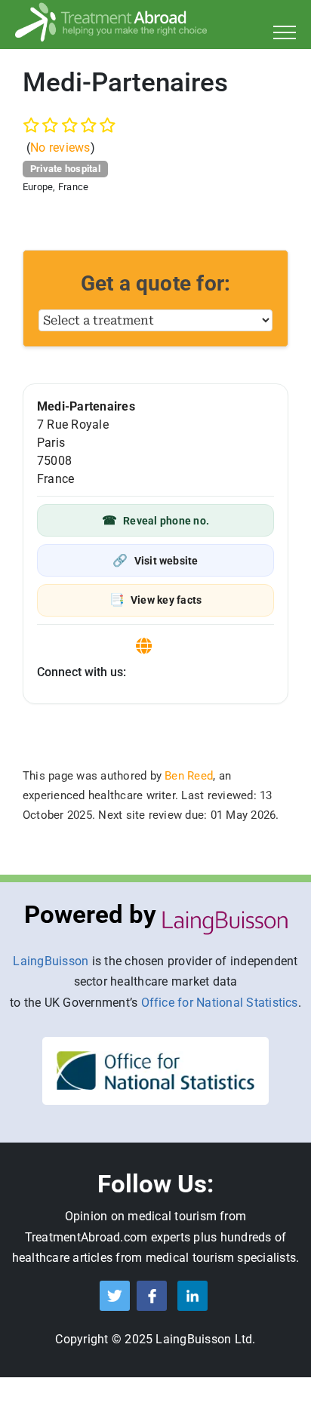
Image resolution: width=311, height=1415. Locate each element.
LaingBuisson (50, 961)
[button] (155, 520)
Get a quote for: (156, 283)
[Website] (144, 646)
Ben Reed (189, 776)
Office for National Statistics (219, 1002)
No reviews (60, 147)
